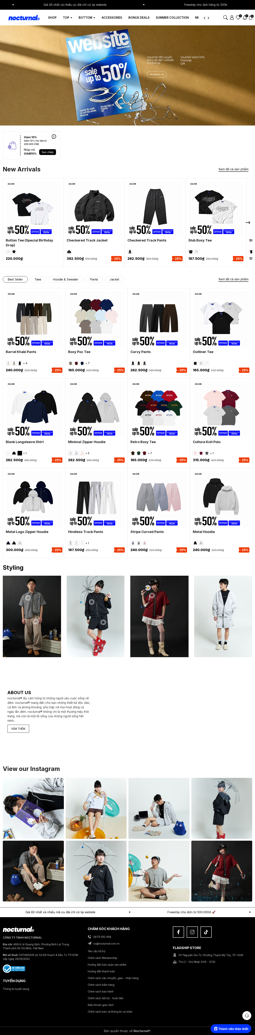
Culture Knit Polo (206, 442)
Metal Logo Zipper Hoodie (27, 532)
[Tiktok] (206, 932)
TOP (66, 17)
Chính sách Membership (102, 957)
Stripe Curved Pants (147, 532)
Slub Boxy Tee (200, 240)
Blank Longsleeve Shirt (25, 442)
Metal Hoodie (204, 532)
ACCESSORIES (112, 17)
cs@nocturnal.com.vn (106, 943)
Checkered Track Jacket (87, 240)
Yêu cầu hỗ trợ (96, 951)
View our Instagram (31, 768)
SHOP (52, 17)
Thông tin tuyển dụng (16, 988)
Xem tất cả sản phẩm (233, 169)
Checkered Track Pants (147, 240)
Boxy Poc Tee (79, 352)
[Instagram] (192, 932)
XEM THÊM (18, 728)
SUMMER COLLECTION (172, 17)
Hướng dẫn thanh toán (101, 971)
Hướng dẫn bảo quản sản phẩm (107, 964)
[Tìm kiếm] (225, 17)
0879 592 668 (102, 936)
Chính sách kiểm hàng (101, 984)
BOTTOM (86, 17)
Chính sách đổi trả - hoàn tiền (105, 998)
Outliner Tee (203, 352)
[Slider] (127, 74)
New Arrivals (22, 169)
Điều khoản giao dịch (101, 1004)
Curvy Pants (140, 352)
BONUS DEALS (139, 17)
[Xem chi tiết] (28, 214)
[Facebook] (178, 932)
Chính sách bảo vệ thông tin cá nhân (110, 1011)
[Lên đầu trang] (247, 1005)
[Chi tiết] (54, 136)
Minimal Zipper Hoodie (86, 442)
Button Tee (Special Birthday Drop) (29, 242)
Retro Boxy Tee (143, 442)
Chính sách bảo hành (100, 991)
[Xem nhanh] (38, 214)
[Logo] (21, 17)
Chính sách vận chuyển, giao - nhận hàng (113, 978)
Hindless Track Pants (85, 532)
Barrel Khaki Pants (21, 352)
